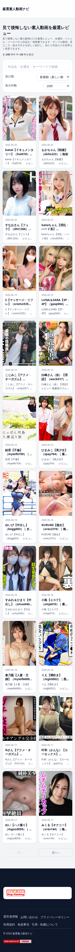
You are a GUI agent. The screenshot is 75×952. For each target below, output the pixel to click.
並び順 (9, 76)
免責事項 (23, 924)
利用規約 (9, 924)
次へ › (55, 852)
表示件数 (11, 85)
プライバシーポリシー (55, 917)
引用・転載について (45, 924)
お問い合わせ (29, 917)
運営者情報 (10, 916)
